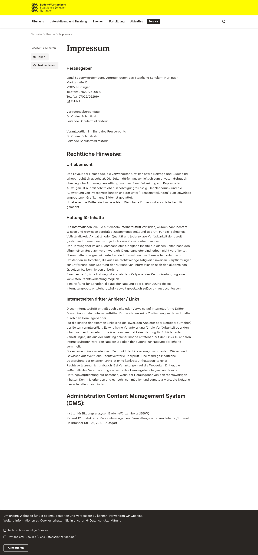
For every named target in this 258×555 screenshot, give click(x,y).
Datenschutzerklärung (105, 520)
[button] (40, 56)
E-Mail (75, 101)
